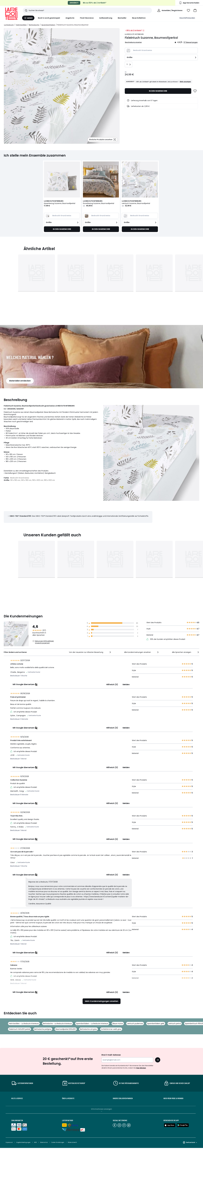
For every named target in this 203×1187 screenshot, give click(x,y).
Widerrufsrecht (72, 1142)
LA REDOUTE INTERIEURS (134, 34)
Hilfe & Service (17, 1098)
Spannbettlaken (48, 25)
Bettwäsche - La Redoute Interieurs (57, 1023)
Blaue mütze (118, 1023)
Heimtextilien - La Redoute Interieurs (24, 1023)
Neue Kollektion (139, 18)
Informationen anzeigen (101, 1109)
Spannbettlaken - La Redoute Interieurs (92, 1023)
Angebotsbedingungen (23, 1142)
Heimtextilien (21, 25)
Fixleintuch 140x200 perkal (19, 1029)
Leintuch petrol (174, 1023)
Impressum (9, 1142)
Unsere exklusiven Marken (123, 1098)
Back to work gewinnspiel (49, 18)
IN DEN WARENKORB (158, 90)
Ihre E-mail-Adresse (111, 1055)
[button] (195, 10)
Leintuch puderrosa (135, 1023)
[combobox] (90, 652)
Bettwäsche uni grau (88, 1029)
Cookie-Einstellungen (58, 1142)
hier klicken (141, 1068)
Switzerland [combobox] (190, 1142)
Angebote (70, 18)
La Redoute (9, 25)
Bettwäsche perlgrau (42, 1029)
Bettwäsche (34, 25)
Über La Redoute (68, 1098)
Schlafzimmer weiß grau (111, 1029)
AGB (35, 1142)
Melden (126, 684)
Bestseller (122, 18)
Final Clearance (87, 18)
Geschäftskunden (187, 18)
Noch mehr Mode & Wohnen (173, 1098)
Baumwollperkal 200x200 (66, 1029)
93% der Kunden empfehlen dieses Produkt (167, 639)
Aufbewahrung (105, 18)
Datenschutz (44, 1142)
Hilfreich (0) (112, 684)
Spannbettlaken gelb (155, 1023)
